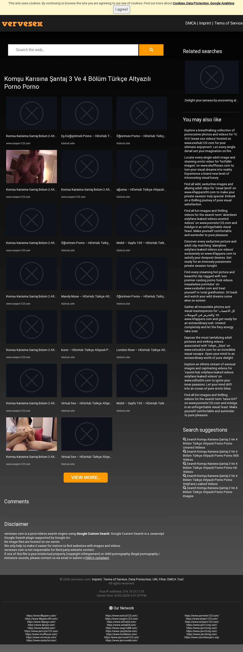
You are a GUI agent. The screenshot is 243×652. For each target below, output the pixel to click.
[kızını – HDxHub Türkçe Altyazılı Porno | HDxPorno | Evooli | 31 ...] (86, 343)
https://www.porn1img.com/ (201, 625)
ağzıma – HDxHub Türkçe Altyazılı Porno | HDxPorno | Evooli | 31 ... (163, 190)
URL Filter (159, 579)
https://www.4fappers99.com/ (41, 618)
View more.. (85, 477)
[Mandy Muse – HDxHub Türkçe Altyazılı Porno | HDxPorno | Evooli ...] (86, 289)
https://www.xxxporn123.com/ (121, 618)
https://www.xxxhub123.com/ (121, 615)
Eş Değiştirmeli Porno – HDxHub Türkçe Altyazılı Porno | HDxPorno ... (109, 136)
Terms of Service (228, 23)
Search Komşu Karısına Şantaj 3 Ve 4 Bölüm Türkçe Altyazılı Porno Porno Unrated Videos (210, 443)
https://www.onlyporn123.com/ (202, 621)
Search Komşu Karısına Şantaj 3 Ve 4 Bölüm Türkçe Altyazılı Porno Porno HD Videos (210, 468)
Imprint (205, 23)
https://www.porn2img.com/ (201, 628)
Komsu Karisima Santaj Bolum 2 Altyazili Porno (38, 136)
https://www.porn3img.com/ (201, 631)
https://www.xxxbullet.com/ (41, 640)
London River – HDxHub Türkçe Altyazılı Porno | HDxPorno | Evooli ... (164, 350)
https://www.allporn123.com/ (202, 618)
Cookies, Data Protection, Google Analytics (203, 3)
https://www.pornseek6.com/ (122, 640)
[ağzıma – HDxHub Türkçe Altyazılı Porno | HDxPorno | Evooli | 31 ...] (142, 182)
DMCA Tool (175, 579)
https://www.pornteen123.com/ (202, 615)
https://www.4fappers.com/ (41, 615)
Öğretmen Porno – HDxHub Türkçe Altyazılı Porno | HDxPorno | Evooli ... (111, 243)
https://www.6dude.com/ (41, 625)
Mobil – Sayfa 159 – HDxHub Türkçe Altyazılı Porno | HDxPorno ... (162, 243)
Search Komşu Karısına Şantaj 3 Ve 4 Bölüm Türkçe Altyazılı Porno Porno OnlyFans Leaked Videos (210, 480)
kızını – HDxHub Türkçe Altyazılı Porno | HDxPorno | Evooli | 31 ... (105, 350)
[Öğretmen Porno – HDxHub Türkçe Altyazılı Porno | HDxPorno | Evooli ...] (86, 236)
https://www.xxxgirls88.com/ (121, 628)
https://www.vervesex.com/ (41, 637)
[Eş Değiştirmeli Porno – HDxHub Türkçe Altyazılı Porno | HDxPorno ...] (86, 129)
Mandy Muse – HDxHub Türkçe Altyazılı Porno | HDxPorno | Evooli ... (108, 296)
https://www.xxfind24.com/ (121, 621)
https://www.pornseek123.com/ (121, 637)
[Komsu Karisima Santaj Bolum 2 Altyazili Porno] (31, 129)
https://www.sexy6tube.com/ (121, 631)
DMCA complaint (97, 558)
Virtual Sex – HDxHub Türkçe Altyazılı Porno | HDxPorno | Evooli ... (107, 403)
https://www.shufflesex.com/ (41, 634)
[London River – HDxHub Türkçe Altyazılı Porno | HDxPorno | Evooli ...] (142, 343)
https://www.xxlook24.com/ (121, 625)
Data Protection (140, 579)
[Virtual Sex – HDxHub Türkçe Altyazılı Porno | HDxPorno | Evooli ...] (86, 396)
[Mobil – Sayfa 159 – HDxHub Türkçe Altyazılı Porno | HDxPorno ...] (142, 236)
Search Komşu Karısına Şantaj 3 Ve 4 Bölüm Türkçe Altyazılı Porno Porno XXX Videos (211, 455)
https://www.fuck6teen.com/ (121, 634)
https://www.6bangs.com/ (41, 621)
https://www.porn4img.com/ (202, 634)
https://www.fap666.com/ (41, 628)
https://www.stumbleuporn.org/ (201, 637)
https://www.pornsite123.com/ (41, 631)
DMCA (190, 23)
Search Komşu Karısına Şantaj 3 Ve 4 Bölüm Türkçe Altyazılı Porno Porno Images (210, 492)
